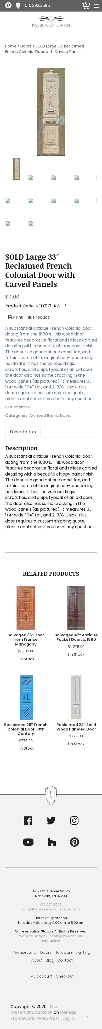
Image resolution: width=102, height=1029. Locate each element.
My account (41, 976)
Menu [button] (96, 5)
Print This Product (30, 317)
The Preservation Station (33, 1009)
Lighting (83, 952)
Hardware (64, 952)
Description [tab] (23, 432)
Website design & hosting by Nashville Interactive (51, 938)
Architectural (25, 952)
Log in (68, 1018)
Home (10, 46)
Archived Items (43, 415)
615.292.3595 (37, 5)
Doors (26, 46)
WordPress (48, 1018)
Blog (50, 960)
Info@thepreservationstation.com (51, 909)
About (37, 960)
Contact (65, 960)
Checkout (65, 976)
